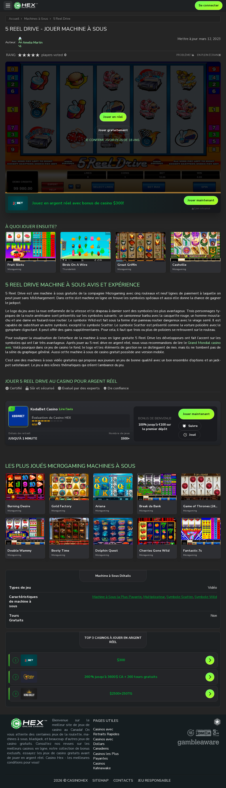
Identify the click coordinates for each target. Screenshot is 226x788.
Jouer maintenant (201, 200)
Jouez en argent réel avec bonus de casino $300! (78, 203)
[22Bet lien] (18, 203)
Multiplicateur (154, 597)
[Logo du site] (103, 5)
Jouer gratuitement (113, 130)
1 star (20, 55)
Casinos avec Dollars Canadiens (103, 744)
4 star (33, 55)
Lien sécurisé (202, 208)
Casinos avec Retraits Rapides (106, 732)
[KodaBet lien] (18, 424)
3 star (29, 55)
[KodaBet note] (39, 423)
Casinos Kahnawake (102, 766)
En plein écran (207, 55)
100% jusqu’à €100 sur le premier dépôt (154, 426)
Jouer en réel (113, 117)
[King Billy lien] (29, 693)
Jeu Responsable (154, 780)
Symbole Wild (205, 597)
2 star (24, 55)
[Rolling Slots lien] (29, 677)
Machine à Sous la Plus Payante (117, 597)
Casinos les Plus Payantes (106, 756)
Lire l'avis (66, 409)
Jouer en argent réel (30, 258)
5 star (38, 55)
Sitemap (100, 780)
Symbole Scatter (179, 597)
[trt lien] (217, 722)
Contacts (123, 780)
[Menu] (8, 5)
